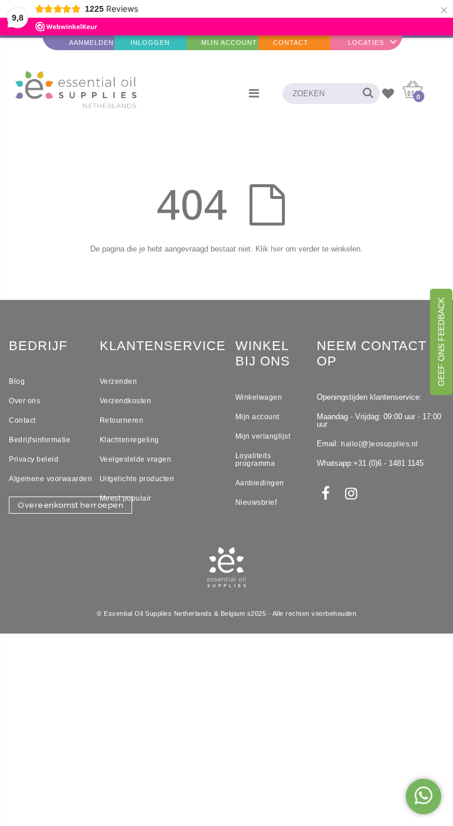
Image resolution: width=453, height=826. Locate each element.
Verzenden (118, 381)
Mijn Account (229, 42)
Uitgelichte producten (137, 479)
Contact (290, 42)
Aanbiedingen (259, 483)
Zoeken (365, 93)
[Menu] (254, 93)
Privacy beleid (33, 459)
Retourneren (122, 420)
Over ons (24, 401)
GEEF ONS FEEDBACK (441, 342)
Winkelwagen (259, 397)
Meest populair (126, 498)
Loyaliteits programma (255, 460)
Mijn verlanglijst (263, 436)
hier (277, 248)
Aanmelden (91, 42)
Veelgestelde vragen (136, 459)
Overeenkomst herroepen (70, 505)
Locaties (366, 42)
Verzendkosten (126, 401)
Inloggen (150, 42)
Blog (17, 381)
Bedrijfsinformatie (39, 440)
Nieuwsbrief (256, 502)
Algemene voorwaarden (50, 479)
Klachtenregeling (129, 440)
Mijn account (257, 417)
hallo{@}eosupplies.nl (379, 444)
